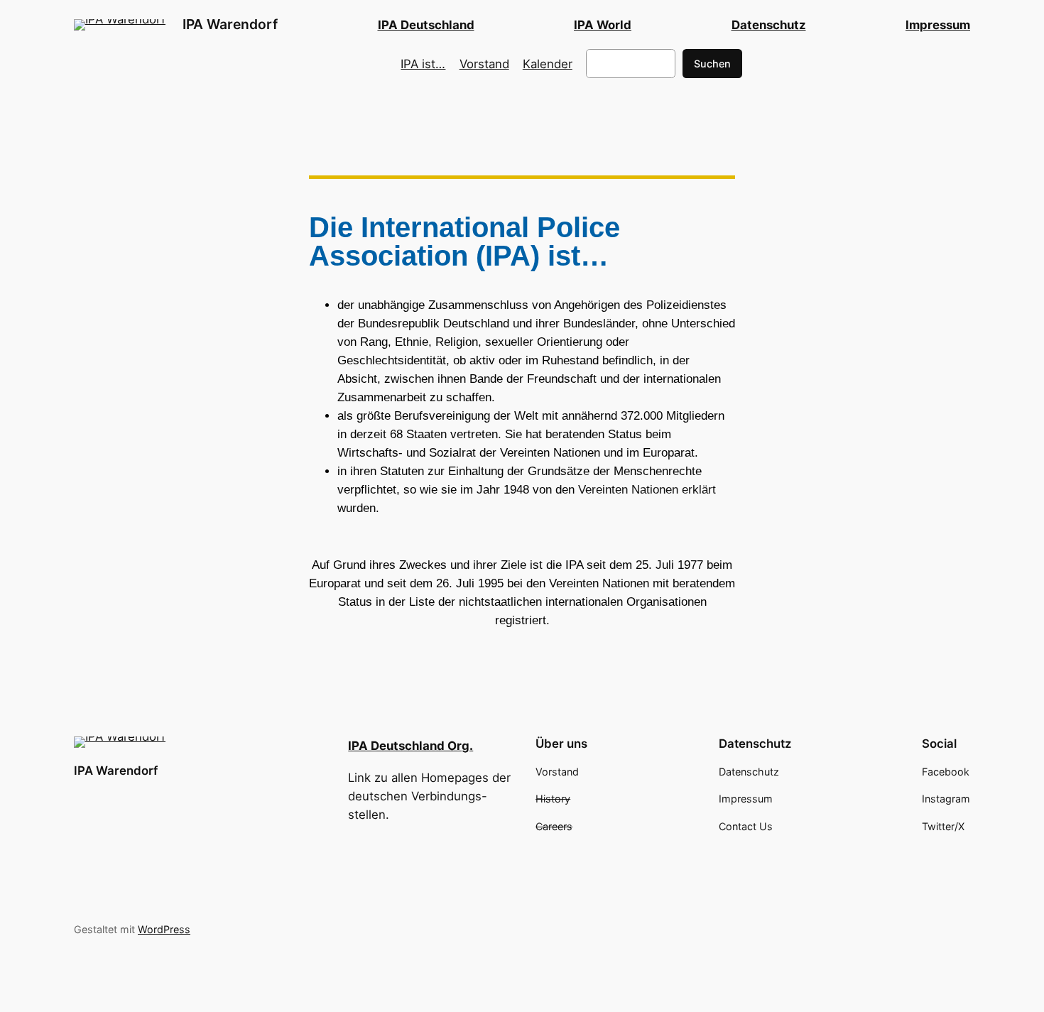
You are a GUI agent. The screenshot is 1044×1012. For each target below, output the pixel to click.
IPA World (602, 25)
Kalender (547, 64)
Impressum (938, 25)
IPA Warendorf (230, 24)
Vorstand (484, 64)
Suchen (712, 64)
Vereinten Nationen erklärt (647, 489)
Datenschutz (769, 25)
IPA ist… (423, 64)
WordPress (164, 929)
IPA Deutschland (426, 25)
